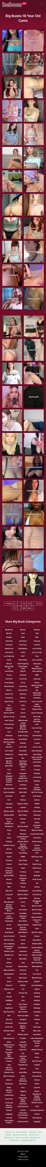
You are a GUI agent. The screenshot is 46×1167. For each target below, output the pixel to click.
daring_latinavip (34, 181)
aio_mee (12, 204)
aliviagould (12, 275)
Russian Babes (21, 1132)
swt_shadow (12, 561)
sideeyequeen (34, 490)
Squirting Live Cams (20, 1135)
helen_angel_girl (13, 444)
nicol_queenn (12, 40)
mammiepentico (34, 251)
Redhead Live (35, 1138)
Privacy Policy (23, 1157)
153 (23, 604)
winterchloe (34, 275)
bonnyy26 (34, 397)
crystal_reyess (12, 181)
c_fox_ (12, 397)
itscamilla (33, 228)
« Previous (9, 604)
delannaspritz (33, 420)
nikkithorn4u (34, 561)
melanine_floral (34, 514)
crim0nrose (12, 467)
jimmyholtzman (12, 350)
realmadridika (12, 158)
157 (14, 608)
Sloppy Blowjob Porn (29, 1140)
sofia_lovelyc (33, 584)
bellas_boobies (12, 228)
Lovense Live (10, 1132)
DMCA (23, 1154)
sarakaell (33, 204)
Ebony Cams (14, 1140)
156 (39, 604)
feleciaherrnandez (35, 158)
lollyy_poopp (34, 298)
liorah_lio (33, 40)
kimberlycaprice (34, 373)
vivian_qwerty (12, 537)
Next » (30, 608)
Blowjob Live (9, 1138)
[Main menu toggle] (41, 4)
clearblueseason (35, 467)
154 (29, 604)
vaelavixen (34, 350)
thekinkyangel (34, 537)
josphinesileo (33, 64)
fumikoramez (12, 298)
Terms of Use (23, 1159)
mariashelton (12, 373)
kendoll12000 (12, 514)
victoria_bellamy (13, 251)
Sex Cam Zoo (34, 1135)
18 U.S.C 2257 (23, 1151)
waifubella (34, 326)
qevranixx (12, 134)
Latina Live (32, 1132)
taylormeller (12, 584)
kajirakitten (12, 87)
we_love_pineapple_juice (17, 64)
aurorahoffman (34, 444)
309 (23, 608)
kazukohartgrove (35, 134)
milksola (12, 420)
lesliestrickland (34, 87)
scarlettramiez (34, 111)
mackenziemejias (13, 111)
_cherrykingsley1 (13, 490)
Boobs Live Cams (22, 1138)
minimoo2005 (12, 326)
